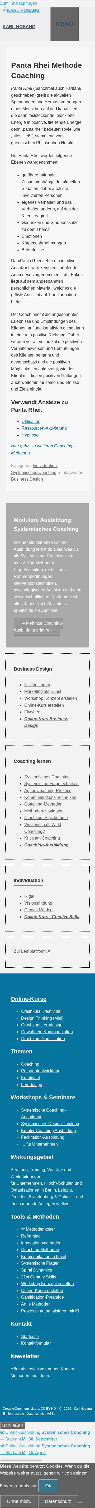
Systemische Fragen (40, 1263)
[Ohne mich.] (80, 1503)
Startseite (30, 1336)
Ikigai (29, 896)
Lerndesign (31, 1084)
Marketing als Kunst (42, 691)
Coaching (30, 1064)
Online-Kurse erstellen (42, 1290)
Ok (48, 1485)
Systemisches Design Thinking (50, 1123)
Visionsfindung (38, 903)
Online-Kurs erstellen (44, 705)
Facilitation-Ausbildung (42, 1137)
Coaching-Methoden (43, 804)
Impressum (16, 1414)
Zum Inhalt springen (18, 3)
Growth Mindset (39, 910)
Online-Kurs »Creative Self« (51, 916)
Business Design (27, 479)
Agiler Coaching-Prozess (47, 790)
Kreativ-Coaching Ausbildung (48, 1130)
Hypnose (30, 435)
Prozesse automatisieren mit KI (50, 1311)
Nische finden (37, 685)
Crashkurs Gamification (43, 1038)
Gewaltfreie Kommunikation (47, 1032)
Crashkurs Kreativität (40, 1011)
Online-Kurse (28, 999)
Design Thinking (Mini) (42, 1018)
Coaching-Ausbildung (46, 845)
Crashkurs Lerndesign (42, 1025)
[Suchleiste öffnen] (45, 13)
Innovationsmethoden (41, 1243)
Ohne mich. (19, 1501)
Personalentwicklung (40, 1071)
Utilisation (31, 421)
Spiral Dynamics (36, 1270)
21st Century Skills (38, 1277)
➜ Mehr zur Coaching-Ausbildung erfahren (38, 626)
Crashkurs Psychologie (46, 817)
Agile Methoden (36, 1304)
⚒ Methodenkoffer (38, 1229)
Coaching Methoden (40, 1249)
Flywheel (32, 712)
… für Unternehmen (39, 1144)
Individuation (45, 465)
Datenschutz (36, 1414)
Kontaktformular (36, 1343)
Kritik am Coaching (42, 838)
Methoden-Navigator (43, 811)
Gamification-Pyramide (42, 1297)
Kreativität (30, 1077)
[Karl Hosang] (21, 10)
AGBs (51, 1414)
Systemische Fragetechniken (51, 783)
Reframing (31, 1236)
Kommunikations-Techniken (50, 797)
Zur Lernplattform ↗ (32, 951)
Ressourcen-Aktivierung (44, 428)
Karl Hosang (19, 26)
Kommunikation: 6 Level (43, 1256)
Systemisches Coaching (33, 472)
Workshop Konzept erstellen (50, 698)
